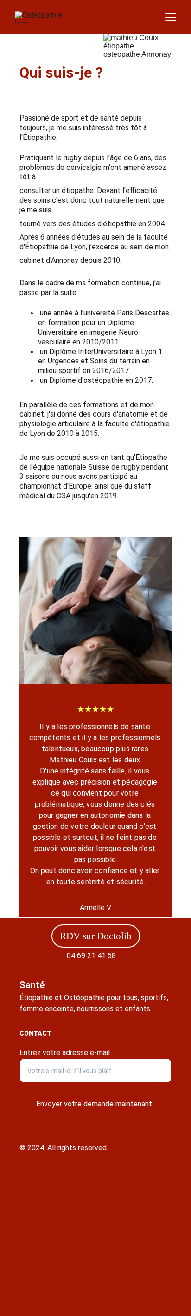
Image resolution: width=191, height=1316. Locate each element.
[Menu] (170, 17)
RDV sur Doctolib (96, 936)
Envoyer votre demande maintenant (94, 1103)
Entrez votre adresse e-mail (64, 1052)
